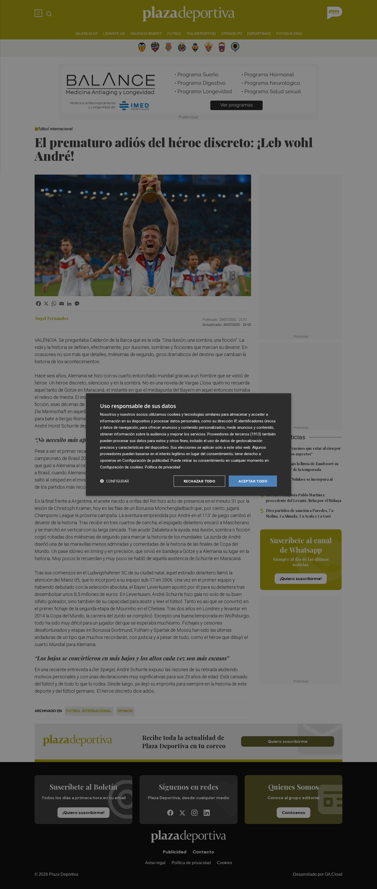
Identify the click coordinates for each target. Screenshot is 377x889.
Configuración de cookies (121, 467)
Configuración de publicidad (145, 460)
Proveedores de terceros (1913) (234, 434)
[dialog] (188, 444)
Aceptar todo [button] (253, 480)
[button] (114, 481)
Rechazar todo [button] (199, 480)
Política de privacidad (162, 467)
